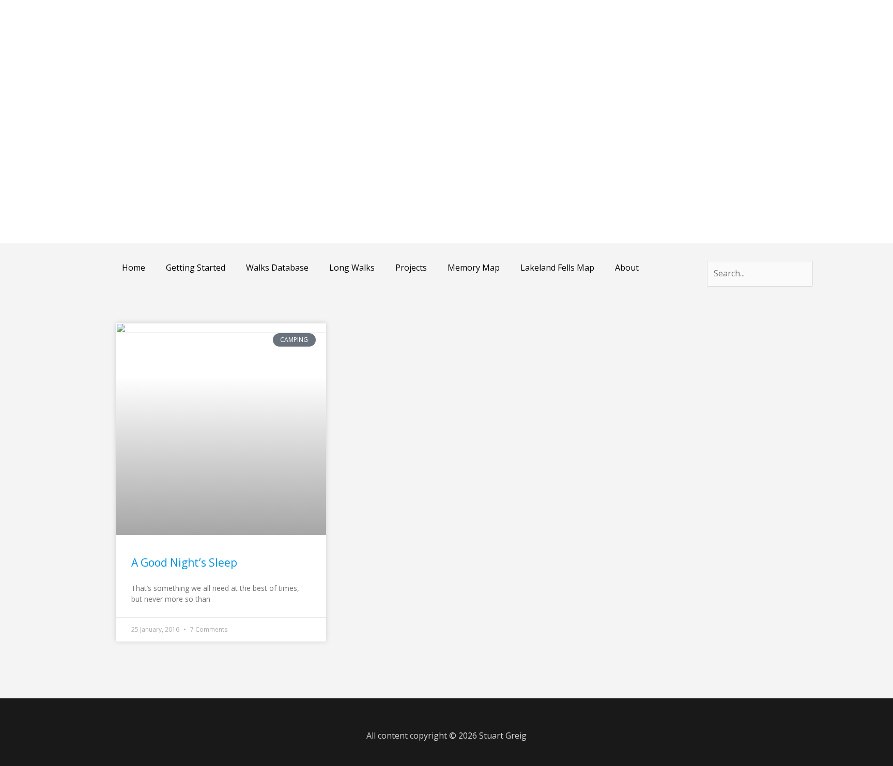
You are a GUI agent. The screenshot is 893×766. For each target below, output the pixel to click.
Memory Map (474, 267)
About (627, 267)
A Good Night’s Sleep (184, 562)
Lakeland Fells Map (557, 267)
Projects (411, 267)
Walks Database (277, 267)
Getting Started (195, 267)
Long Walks (352, 267)
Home (133, 267)
